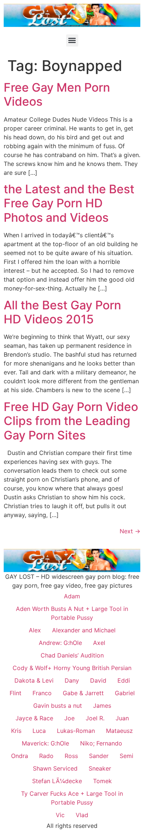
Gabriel (125, 693)
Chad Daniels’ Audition (72, 655)
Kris (16, 730)
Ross (71, 755)
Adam (72, 596)
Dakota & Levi (34, 680)
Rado (46, 755)
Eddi (123, 680)
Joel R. (95, 718)
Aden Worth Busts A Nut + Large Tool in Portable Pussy (72, 613)
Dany (72, 680)
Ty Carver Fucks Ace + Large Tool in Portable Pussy (72, 798)
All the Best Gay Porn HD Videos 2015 (62, 312)
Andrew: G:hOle (60, 642)
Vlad (82, 815)
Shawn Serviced (55, 768)
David (98, 680)
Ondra (19, 755)
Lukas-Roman (76, 730)
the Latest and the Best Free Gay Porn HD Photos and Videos (69, 203)
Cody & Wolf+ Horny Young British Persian (72, 668)
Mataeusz (119, 730)
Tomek (102, 781)
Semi (126, 755)
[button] (72, 40)
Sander (99, 755)
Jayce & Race (34, 718)
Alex (35, 630)
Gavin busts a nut (57, 705)
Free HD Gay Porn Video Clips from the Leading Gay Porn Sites (71, 421)
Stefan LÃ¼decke (57, 781)
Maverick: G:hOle (45, 743)
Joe (69, 718)
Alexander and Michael (84, 630)
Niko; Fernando (101, 743)
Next (130, 531)
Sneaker (100, 768)
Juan (122, 718)
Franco (42, 693)
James (102, 705)
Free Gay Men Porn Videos (57, 94)
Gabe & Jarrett (83, 693)
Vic (60, 815)
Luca (39, 730)
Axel (99, 642)
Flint (15, 693)
